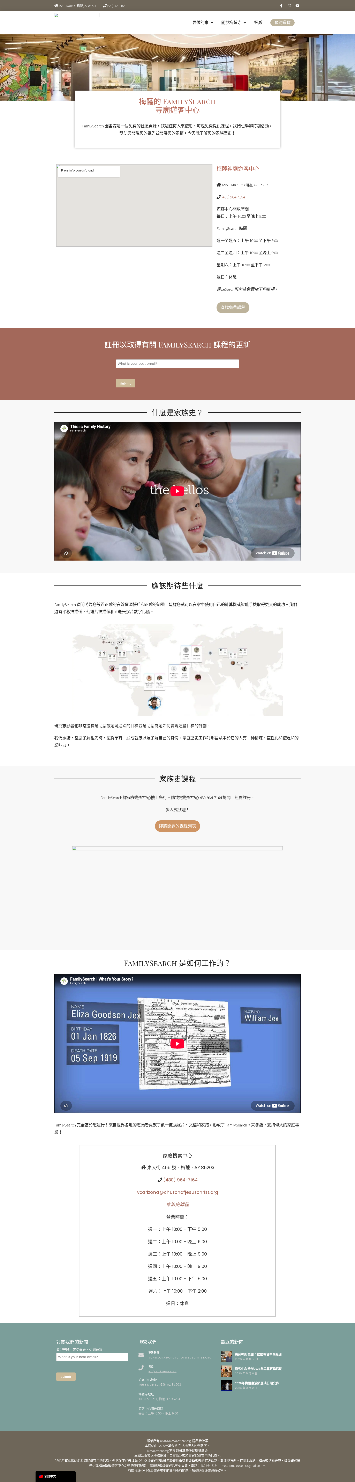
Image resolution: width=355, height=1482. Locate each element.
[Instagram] (289, 5)
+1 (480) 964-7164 (162, 1371)
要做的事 (200, 22)
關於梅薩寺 (231, 22)
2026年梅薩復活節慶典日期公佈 (257, 1383)
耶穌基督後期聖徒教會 (192, 1451)
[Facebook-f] (281, 5)
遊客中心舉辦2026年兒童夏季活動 (258, 1369)
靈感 (258, 22)
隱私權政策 (200, 1441)
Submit (125, 383)
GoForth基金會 (168, 1446)
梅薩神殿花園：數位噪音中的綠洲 (258, 1354)
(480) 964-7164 (116, 6)
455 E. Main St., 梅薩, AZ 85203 (77, 6)
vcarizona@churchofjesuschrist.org (177, 1192)
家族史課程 (177, 1204)
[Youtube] (297, 5)
